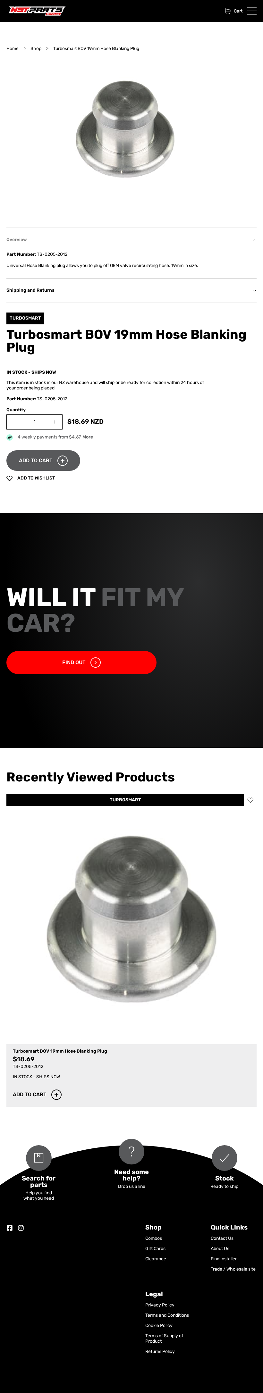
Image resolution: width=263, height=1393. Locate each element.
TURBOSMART (125, 800)
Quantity (16, 410)
